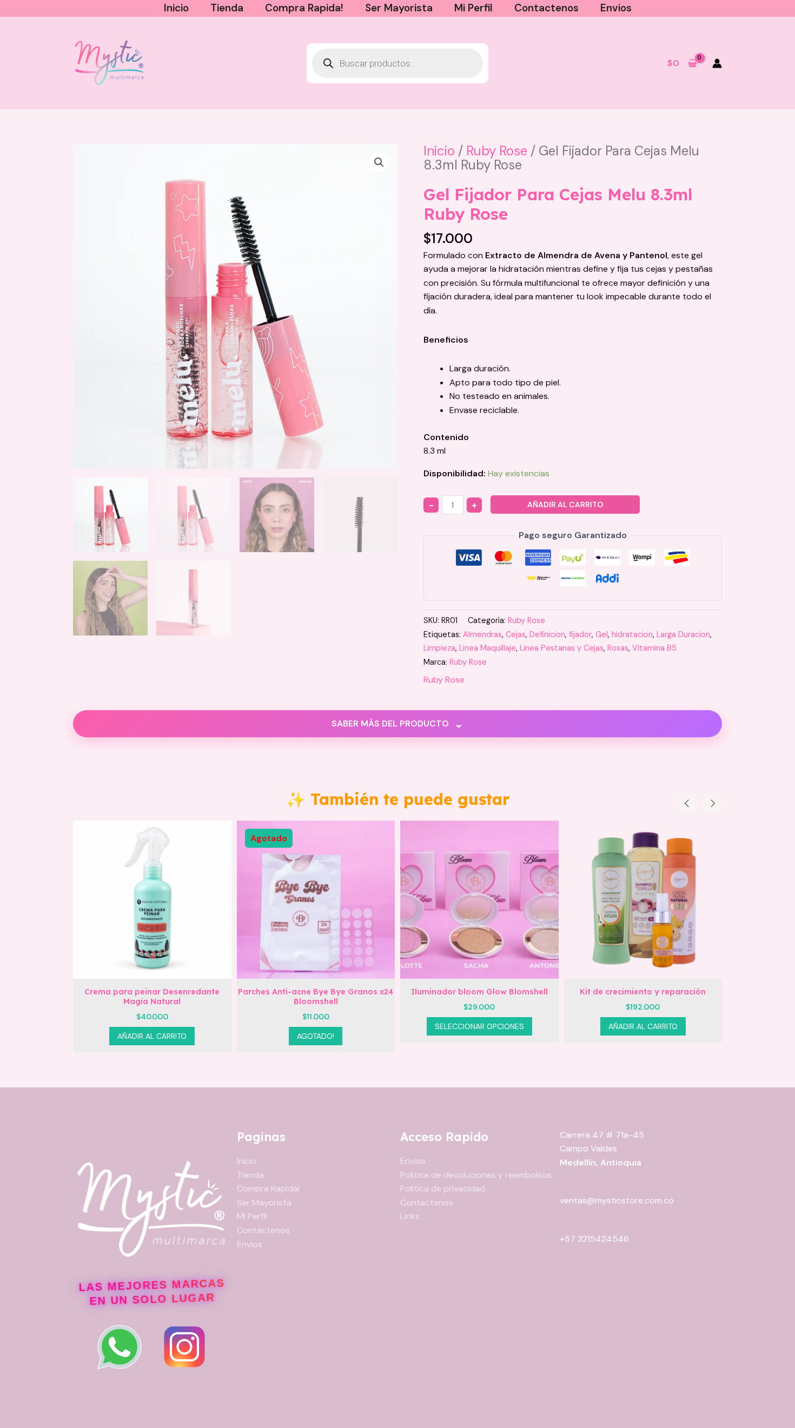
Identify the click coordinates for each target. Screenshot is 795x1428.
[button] (379, 162)
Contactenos (546, 8)
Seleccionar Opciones (316, 1026)
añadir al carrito (565, 504)
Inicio (176, 8)
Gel (601, 634)
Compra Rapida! (304, 8)
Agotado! (152, 1036)
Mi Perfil (473, 8)
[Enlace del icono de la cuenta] (717, 63)
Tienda (226, 8)
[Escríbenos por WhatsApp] (119, 1347)
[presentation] (687, 803)
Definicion (547, 634)
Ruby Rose (496, 150)
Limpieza (439, 648)
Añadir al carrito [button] (479, 1026)
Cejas (516, 634)
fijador (580, 634)
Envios (616, 8)
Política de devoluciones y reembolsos (476, 1175)
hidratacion (632, 634)
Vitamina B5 (654, 648)
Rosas (617, 648)
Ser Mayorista (399, 8)
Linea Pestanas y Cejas (562, 648)
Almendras (482, 634)
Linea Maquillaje (487, 648)
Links (410, 1216)
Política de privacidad (442, 1188)
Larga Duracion (683, 634)
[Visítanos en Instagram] (184, 1347)
